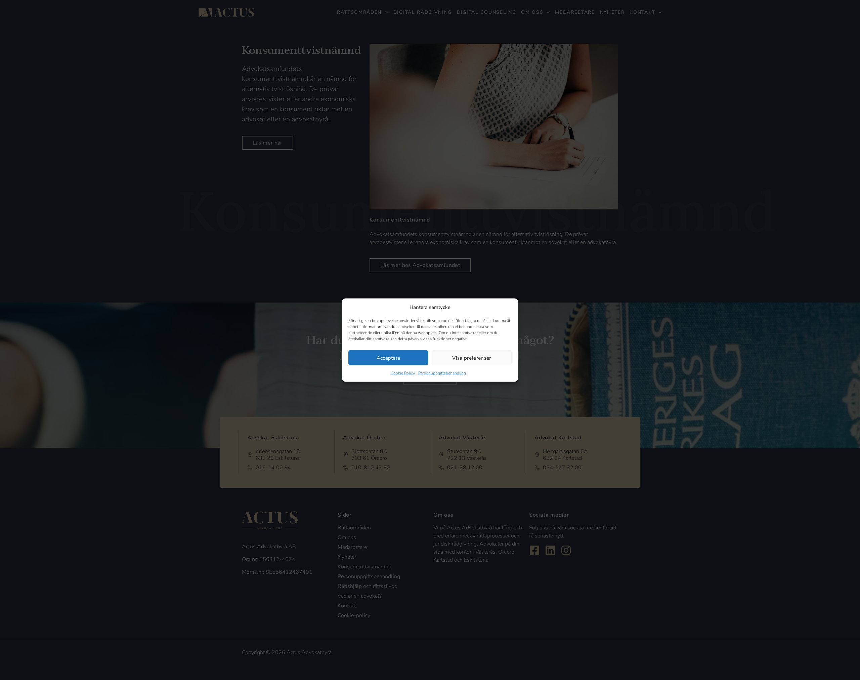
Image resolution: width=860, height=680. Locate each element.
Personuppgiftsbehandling (442, 373)
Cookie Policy (403, 373)
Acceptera (388, 357)
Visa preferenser (471, 357)
